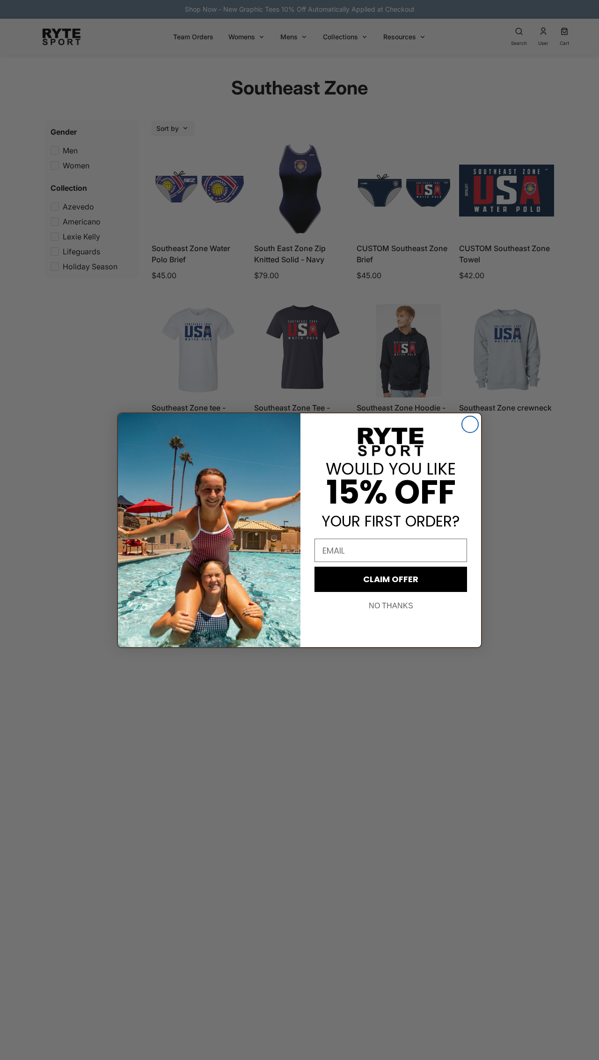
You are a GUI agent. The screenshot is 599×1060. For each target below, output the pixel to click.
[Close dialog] (470, 424)
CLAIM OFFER (390, 579)
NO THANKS (391, 606)
